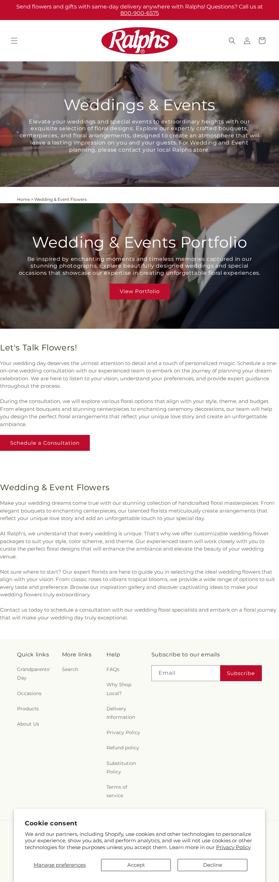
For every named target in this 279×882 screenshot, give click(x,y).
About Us (28, 724)
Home (23, 199)
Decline (212, 865)
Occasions (29, 693)
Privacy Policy (233, 847)
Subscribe (241, 673)
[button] (14, 40)
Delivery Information (120, 713)
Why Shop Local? (118, 689)
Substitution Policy (121, 767)
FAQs (112, 669)
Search (70, 669)
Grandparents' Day (33, 673)
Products (28, 709)
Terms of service (116, 791)
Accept (136, 865)
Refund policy (122, 748)
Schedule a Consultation (45, 443)
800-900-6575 (139, 13)
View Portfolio (140, 291)
